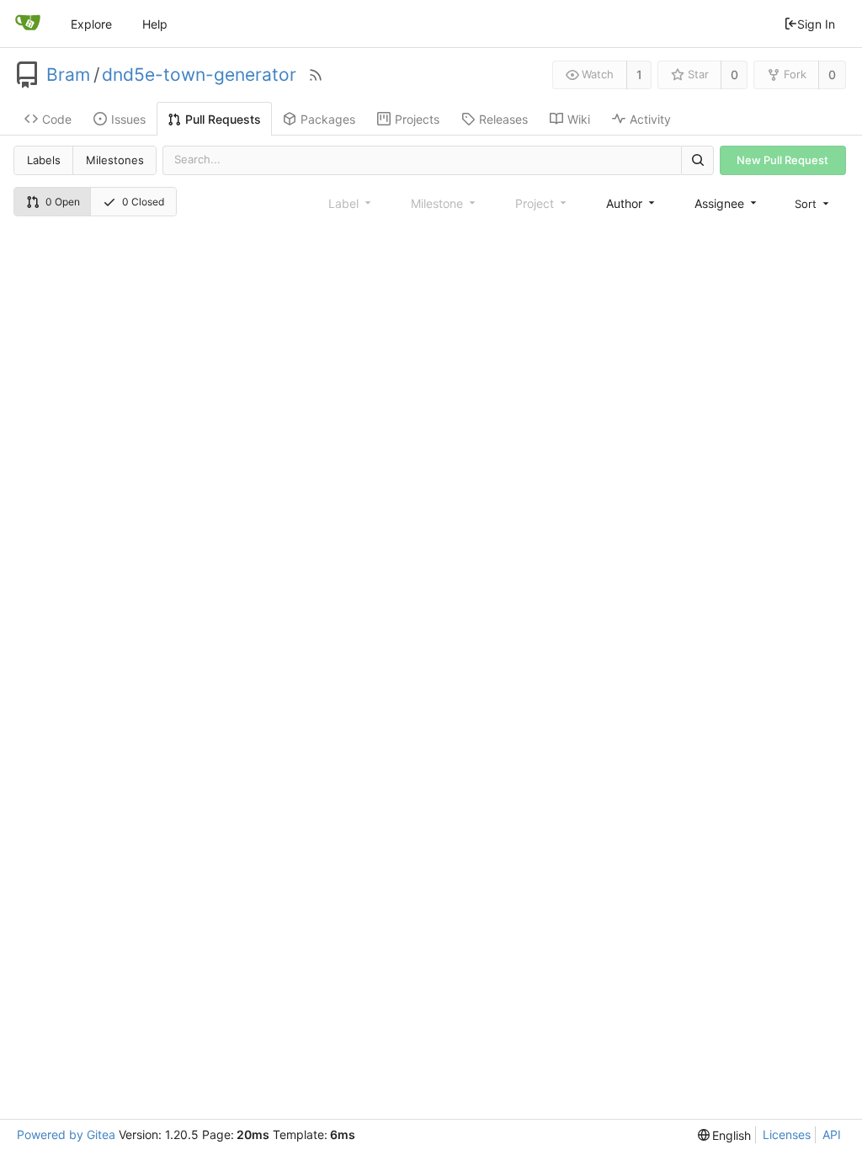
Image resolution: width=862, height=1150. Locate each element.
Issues (128, 119)
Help (155, 24)
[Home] (27, 23)
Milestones (115, 160)
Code (57, 119)
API (831, 1134)
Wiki (578, 119)
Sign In (816, 24)
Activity (650, 119)
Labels (44, 160)
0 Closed (143, 201)
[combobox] (631, 203)
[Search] (697, 160)
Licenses (787, 1134)
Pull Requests (223, 119)
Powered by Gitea (66, 1134)
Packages (328, 119)
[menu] (813, 204)
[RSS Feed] (315, 75)
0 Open (62, 201)
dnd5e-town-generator (199, 75)
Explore (91, 24)
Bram (68, 75)
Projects (417, 119)
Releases (503, 119)
